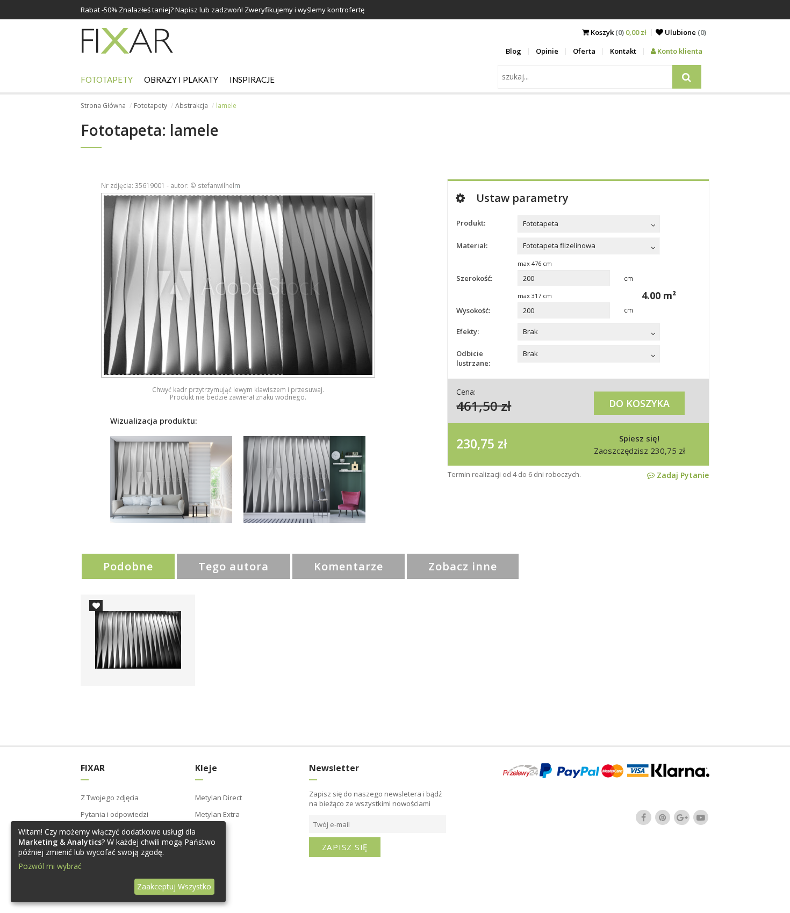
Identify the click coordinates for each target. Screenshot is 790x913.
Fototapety (107, 79)
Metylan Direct (218, 797)
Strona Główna (103, 105)
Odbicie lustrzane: (473, 358)
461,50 (477, 406)
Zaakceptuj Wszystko (174, 886)
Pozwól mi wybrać (50, 866)
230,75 (475, 443)
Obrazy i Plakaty (181, 79)
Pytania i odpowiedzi (114, 814)
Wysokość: (473, 310)
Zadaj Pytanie (682, 475)
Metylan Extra (217, 814)
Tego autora (233, 566)
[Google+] (682, 817)
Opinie (547, 51)
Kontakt (623, 51)
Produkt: (470, 223)
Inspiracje (252, 79)
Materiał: (471, 245)
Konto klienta (679, 51)
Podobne (128, 566)
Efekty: (467, 331)
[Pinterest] (662, 817)
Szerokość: (474, 278)
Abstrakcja (191, 105)
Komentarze (348, 566)
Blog (513, 51)
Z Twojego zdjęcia (110, 797)
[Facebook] (643, 817)
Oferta (584, 51)
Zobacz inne (462, 566)
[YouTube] (700, 817)
